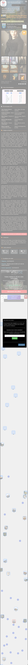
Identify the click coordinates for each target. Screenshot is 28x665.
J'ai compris (21, 344)
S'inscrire (15, 338)
